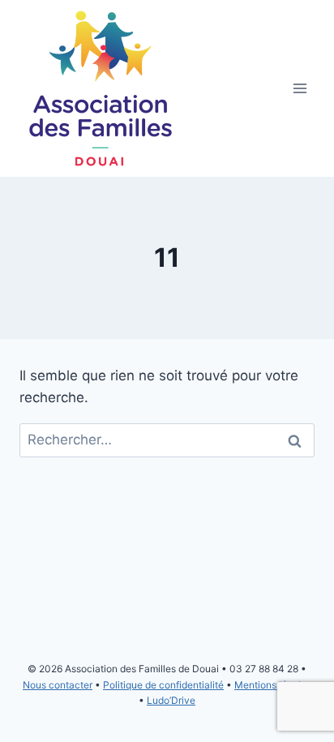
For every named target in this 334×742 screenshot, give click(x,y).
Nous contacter (57, 685)
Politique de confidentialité (163, 685)
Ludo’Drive (171, 700)
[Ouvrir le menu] (300, 88)
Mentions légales (272, 685)
